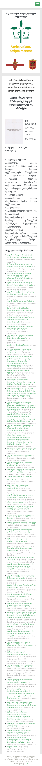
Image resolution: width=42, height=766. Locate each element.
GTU (26, 764)
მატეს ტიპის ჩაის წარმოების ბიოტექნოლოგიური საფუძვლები (21, 311)
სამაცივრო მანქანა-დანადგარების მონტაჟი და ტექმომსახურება (20, 509)
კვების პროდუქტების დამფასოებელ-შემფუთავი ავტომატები (21, 579)
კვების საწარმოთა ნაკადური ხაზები (21, 303)
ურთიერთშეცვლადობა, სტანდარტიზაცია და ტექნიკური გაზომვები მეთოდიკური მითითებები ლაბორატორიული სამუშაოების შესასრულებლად (22, 694)
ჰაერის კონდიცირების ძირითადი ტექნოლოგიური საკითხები (21, 683)
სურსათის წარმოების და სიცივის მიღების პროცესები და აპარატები (21, 267)
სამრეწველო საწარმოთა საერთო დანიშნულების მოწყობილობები (21, 533)
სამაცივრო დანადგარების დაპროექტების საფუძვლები (20, 542)
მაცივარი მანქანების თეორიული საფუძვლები (21, 551)
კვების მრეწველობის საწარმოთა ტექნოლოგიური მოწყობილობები (22, 258)
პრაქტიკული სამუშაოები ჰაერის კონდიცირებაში (20, 351)
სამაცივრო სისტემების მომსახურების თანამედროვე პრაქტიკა (21, 471)
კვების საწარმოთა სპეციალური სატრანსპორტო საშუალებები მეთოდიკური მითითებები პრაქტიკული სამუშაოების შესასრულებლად (21, 418)
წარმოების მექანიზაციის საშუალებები (21, 451)
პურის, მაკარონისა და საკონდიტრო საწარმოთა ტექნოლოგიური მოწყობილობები (20, 320)
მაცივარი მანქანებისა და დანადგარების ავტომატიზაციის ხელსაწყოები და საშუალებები (21, 740)
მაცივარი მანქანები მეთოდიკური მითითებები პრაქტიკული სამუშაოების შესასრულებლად (21, 706)
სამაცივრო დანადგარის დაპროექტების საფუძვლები (21, 657)
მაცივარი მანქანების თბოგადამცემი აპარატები (21, 559)
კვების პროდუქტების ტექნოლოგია (21, 671)
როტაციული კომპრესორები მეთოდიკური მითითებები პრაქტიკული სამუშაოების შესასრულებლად (21, 382)
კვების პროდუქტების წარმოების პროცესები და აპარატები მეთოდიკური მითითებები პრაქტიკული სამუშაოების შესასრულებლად (21, 407)
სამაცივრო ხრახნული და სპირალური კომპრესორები (21, 725)
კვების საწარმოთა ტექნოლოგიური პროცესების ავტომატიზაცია (21, 497)
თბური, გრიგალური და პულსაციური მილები (21, 518)
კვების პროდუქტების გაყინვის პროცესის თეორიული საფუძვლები (21, 646)
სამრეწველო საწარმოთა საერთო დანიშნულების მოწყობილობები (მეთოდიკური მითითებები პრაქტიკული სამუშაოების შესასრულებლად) (20, 362)
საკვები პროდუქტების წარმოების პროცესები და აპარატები (20, 597)
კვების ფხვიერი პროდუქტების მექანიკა (20, 373)
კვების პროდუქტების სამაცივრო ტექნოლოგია (21, 479)
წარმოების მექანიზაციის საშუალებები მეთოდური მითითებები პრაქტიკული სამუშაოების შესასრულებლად (21, 617)
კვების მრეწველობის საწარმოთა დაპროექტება (20, 464)
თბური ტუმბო (18, 748)
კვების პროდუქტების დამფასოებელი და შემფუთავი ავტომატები (21, 295)
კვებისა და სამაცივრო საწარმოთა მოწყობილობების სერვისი (20, 329)
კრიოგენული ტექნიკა (21, 503)
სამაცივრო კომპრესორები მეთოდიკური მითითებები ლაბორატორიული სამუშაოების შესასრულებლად (20, 716)
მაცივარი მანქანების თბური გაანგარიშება (21, 489)
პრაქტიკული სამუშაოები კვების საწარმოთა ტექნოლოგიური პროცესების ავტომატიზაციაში (20, 276)
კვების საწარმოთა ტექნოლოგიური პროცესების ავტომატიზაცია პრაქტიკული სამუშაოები (21, 429)
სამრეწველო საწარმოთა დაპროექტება (22, 524)
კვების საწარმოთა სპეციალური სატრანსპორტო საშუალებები (21, 732)
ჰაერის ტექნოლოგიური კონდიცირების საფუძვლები (22, 588)
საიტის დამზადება (28, 755)
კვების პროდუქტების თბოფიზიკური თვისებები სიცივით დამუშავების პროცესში (21, 568)
